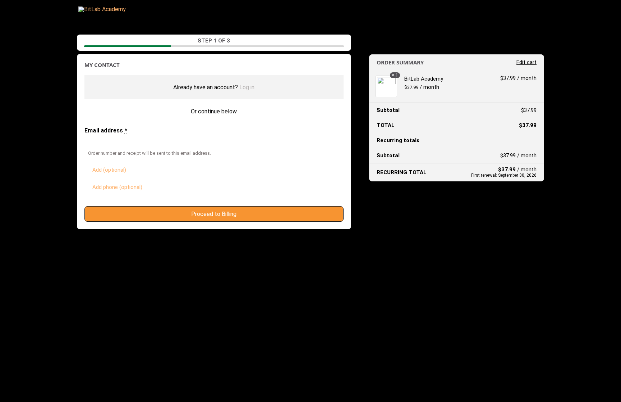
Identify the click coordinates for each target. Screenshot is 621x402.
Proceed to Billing (213, 214)
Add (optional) (109, 170)
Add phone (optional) (117, 187)
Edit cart (526, 62)
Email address (105, 130)
